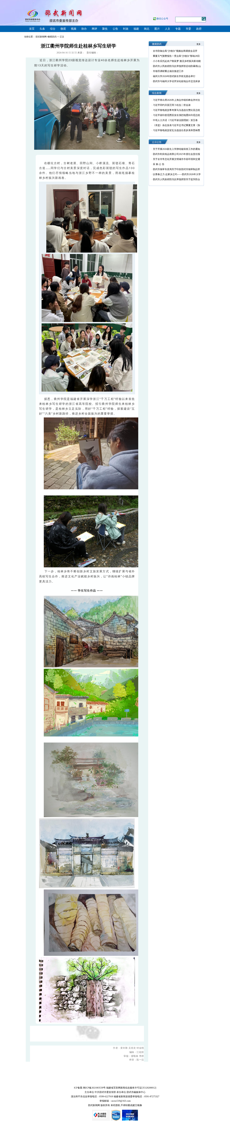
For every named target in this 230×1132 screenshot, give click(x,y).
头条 (42, 28)
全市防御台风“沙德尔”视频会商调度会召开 (175, 51)
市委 (188, 28)
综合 (52, 28)
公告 (115, 28)
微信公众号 (162, 18)
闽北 (146, 28)
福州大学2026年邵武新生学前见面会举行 (174, 76)
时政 (125, 28)
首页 (32, 28)
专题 (178, 28)
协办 (84, 28)
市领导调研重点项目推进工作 (168, 71)
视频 (73, 28)
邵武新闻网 (41, 36)
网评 (94, 28)
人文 (167, 28)
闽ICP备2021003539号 (94, 1087)
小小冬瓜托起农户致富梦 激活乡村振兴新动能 (177, 61)
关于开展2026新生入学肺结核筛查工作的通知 (176, 149)
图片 (157, 28)
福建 (136, 28)
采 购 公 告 (158, 164)
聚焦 (105, 28)
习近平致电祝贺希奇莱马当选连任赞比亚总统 (176, 110)
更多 (198, 44)
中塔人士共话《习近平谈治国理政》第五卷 (175, 120)
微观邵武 (52, 36)
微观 (63, 28)
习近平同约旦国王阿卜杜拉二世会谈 (172, 105)
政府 (199, 28)
